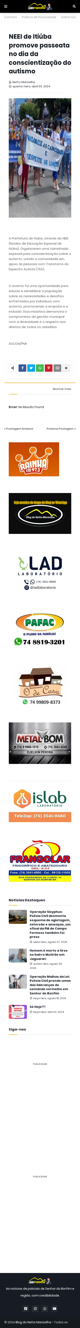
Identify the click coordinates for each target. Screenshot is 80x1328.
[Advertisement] (40, 1109)
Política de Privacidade (39, 17)
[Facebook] (22, 368)
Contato (10, 17)
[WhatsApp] (40, 368)
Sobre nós (68, 17)
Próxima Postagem (60, 429)
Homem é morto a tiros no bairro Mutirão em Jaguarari (49, 955)
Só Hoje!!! (37, 1007)
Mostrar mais (62, 389)
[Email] (57, 368)
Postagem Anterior (19, 429)
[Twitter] (31, 368)
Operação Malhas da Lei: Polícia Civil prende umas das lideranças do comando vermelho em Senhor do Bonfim (50, 985)
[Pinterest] (48, 368)
